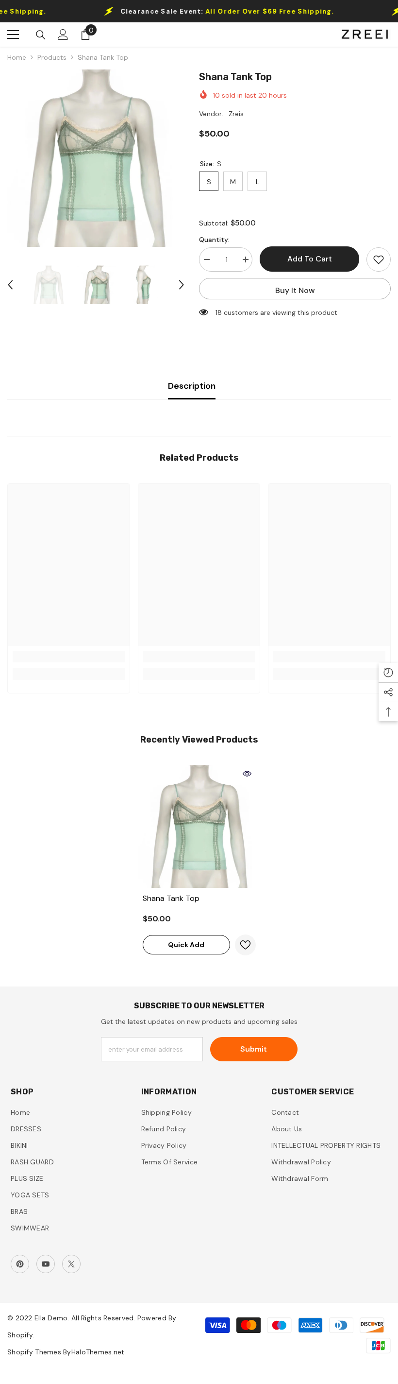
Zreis (236, 113)
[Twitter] (71, 1264)
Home (16, 57)
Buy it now (295, 290)
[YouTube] (45, 1264)
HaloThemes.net (98, 1352)
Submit (253, 1049)
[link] (69, 656)
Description (192, 386)
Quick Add (186, 944)
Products (51, 57)
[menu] (13, 34)
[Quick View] (247, 773)
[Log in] (63, 34)
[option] (95, 158)
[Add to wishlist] (378, 259)
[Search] (41, 35)
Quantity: (214, 239)
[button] (10, 284)
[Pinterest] (20, 1264)
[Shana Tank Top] (199, 826)
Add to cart (309, 259)
